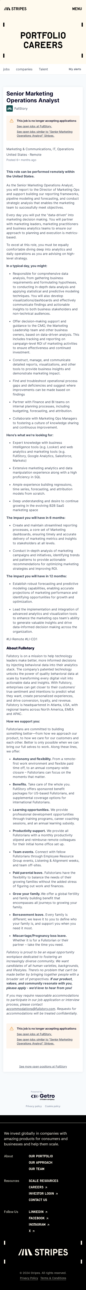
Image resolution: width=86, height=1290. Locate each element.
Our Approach (40, 1162)
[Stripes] (15, 8)
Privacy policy (34, 1106)
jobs (6, 69)
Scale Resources (43, 1181)
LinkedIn (37, 1212)
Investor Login (42, 1193)
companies (24, 69)
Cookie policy (52, 1106)
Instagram (38, 1224)
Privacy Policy (29, 1278)
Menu (77, 9)
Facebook (37, 1218)
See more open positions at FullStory (43, 1066)
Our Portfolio (41, 1156)
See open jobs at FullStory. (34, 126)
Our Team (36, 1169)
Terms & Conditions (53, 1278)
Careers (36, 1187)
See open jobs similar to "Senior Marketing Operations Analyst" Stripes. (45, 133)
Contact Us (38, 1200)
